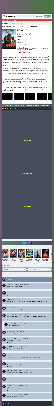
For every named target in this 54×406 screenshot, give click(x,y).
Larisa (8, 354)
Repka (3, 23)
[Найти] (35, 16)
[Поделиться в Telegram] (23, 243)
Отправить (11, 279)
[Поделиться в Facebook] (27, 243)
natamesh (9, 385)
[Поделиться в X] (31, 243)
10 (27, 29)
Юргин (10, 323)
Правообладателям (12, 403)
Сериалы (7, 23)
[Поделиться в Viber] (29, 243)
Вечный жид (10, 338)
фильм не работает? (44, 105)
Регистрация (39, 16)
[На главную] (8, 16)
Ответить (10, 288)
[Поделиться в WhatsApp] (25, 243)
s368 (8, 331)
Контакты (5, 403)
